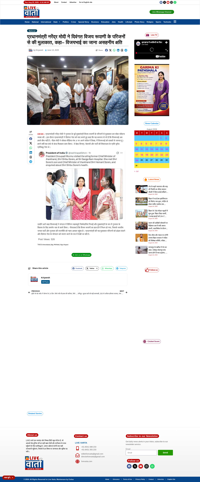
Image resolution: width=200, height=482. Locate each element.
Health (120, 22)
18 (142, 155)
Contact (64, 2)
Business (95, 22)
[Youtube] (168, 2)
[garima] (151, 115)
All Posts (45, 282)
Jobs (114, 22)
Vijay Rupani (64, 245)
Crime (73, 22)
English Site (171, 479)
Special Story (83, 22)
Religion (150, 22)
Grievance (116, 479)
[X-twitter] (164, 2)
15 (161, 149)
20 (151, 155)
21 (157, 155)
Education (105, 22)
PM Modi (56, 245)
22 (161, 155)
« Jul (136, 171)
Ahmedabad (46, 245)
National (35, 22)
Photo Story (139, 22)
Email (128, 449)
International (46, 22)
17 (137, 155)
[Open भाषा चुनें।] (12, 477)
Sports (158, 22)
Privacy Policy (140, 479)
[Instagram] (171, 2)
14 (157, 149)
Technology (168, 22)
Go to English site (85, 2)
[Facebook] (161, 2)
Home (27, 22)
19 (147, 155)
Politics (66, 22)
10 (137, 149)
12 (147, 149)
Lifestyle (128, 22)
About (56, 2)
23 (167, 155)
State (55, 22)
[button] (106, 50)
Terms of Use (127, 479)
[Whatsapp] (174, 2)
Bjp (52, 245)
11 (142, 149)
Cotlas (71, 479)
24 (137, 160)
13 (151, 149)
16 (167, 149)
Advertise (73, 2)
